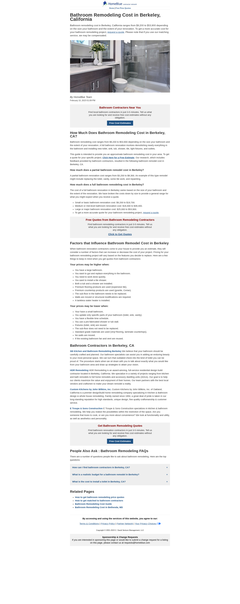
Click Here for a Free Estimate (118, 157)
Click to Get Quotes (120, 234)
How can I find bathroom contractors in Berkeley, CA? (101, 467)
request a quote (115, 32)
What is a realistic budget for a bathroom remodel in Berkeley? (105, 474)
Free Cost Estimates (120, 123)
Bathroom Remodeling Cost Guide (93, 504)
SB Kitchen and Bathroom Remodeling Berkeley (95, 351)
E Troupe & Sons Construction (86, 408)
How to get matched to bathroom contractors (99, 500)
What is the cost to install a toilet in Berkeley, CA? (99, 481)
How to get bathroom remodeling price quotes (99, 497)
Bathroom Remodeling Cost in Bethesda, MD (99, 507)
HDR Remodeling (79, 370)
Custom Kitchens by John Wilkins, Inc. (90, 389)
